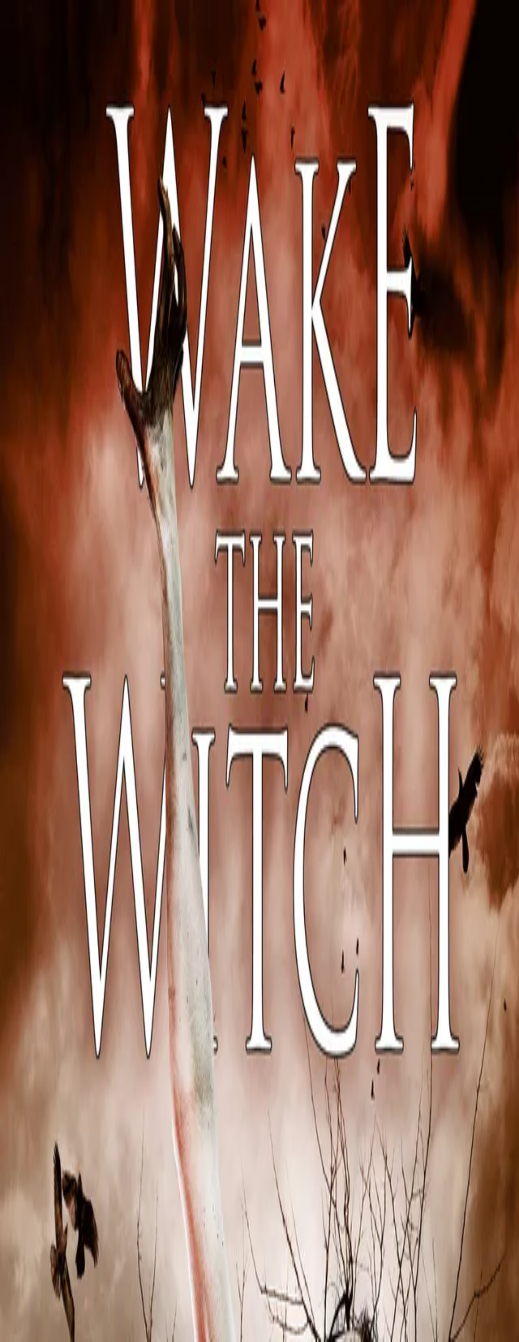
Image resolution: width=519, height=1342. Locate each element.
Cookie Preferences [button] (38, 1110)
